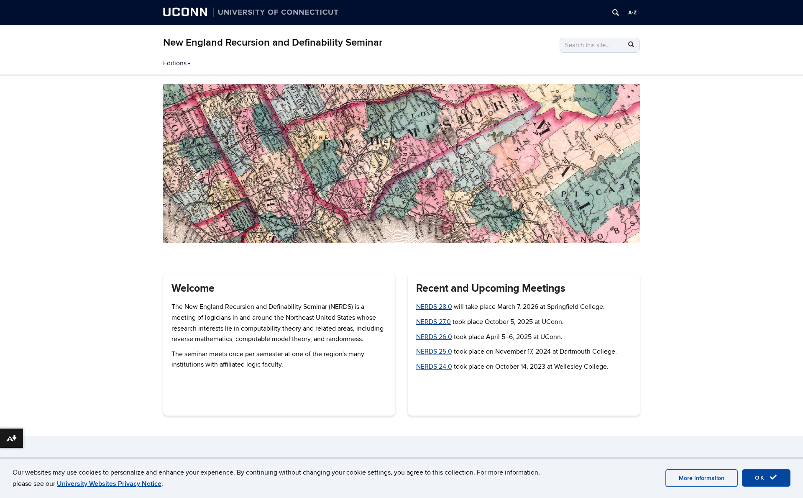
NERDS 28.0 (434, 307)
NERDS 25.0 (434, 351)
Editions (175, 63)
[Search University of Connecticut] (615, 12)
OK (761, 477)
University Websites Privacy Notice (109, 484)
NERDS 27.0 (433, 322)
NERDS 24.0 (434, 366)
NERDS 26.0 (434, 337)
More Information (701, 478)
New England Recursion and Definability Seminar (272, 42)
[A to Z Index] (632, 12)
